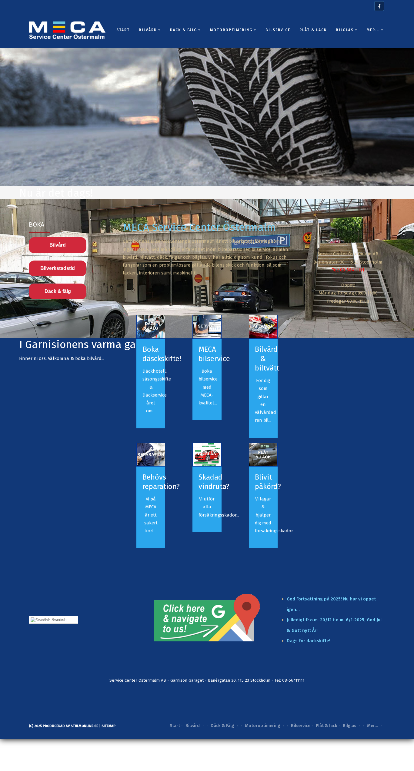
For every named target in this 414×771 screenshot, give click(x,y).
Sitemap (108, 726)
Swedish (58, 619)
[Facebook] (379, 6)
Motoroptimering (231, 30)
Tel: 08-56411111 (348, 270)
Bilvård (148, 30)
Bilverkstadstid (57, 268)
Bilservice (277, 30)
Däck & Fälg (183, 30)
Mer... (373, 30)
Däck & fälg (58, 291)
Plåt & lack (313, 30)
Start (123, 30)
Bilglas (345, 30)
